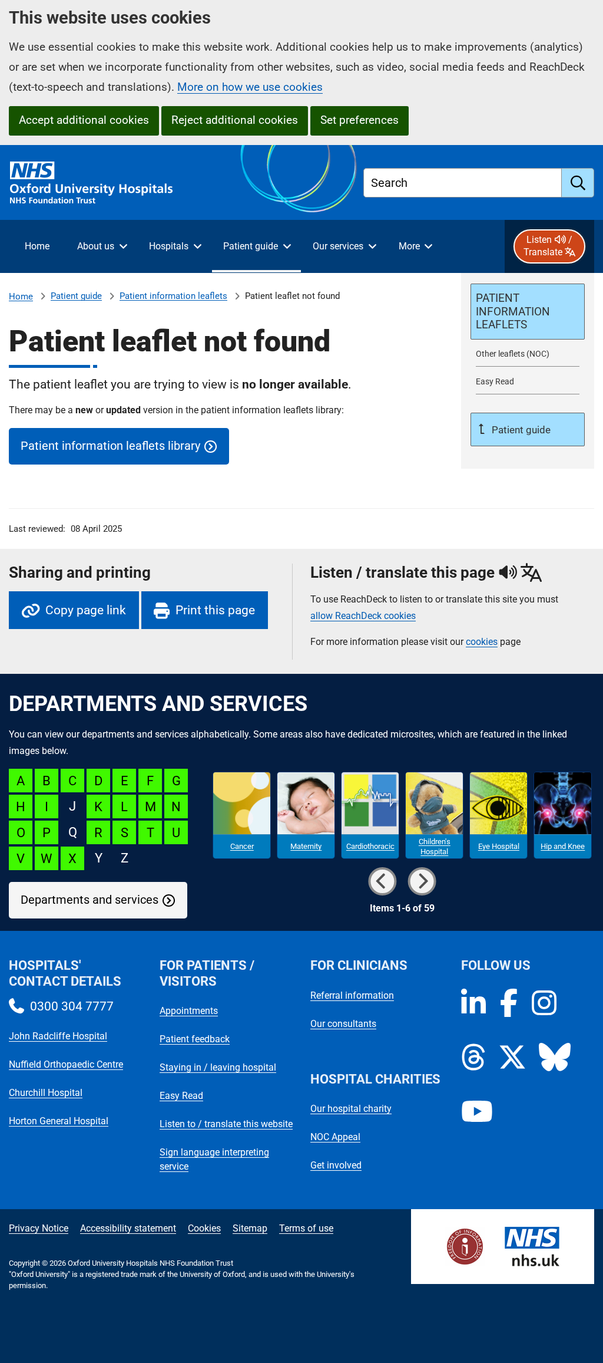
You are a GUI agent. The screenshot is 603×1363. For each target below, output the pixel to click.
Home (21, 296)
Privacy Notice (38, 1228)
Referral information (352, 995)
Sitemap (250, 1228)
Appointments (189, 1010)
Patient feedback (195, 1039)
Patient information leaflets (173, 296)
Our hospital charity (351, 1108)
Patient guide (76, 296)
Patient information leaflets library (110, 446)
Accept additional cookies (84, 120)
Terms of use (306, 1228)
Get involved (336, 1165)
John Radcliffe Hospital (58, 1036)
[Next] (421, 881)
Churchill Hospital (45, 1092)
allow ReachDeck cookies (363, 616)
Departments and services (89, 900)
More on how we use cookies (250, 87)
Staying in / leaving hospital (218, 1067)
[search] (578, 182)
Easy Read (181, 1095)
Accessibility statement (128, 1228)
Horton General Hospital (58, 1121)
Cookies (204, 1228)
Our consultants (343, 1023)
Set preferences (359, 120)
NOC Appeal (335, 1137)
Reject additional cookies (234, 120)
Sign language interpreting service (214, 1159)
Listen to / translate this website (226, 1124)
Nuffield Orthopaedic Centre (66, 1064)
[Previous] (382, 881)
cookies (482, 641)
